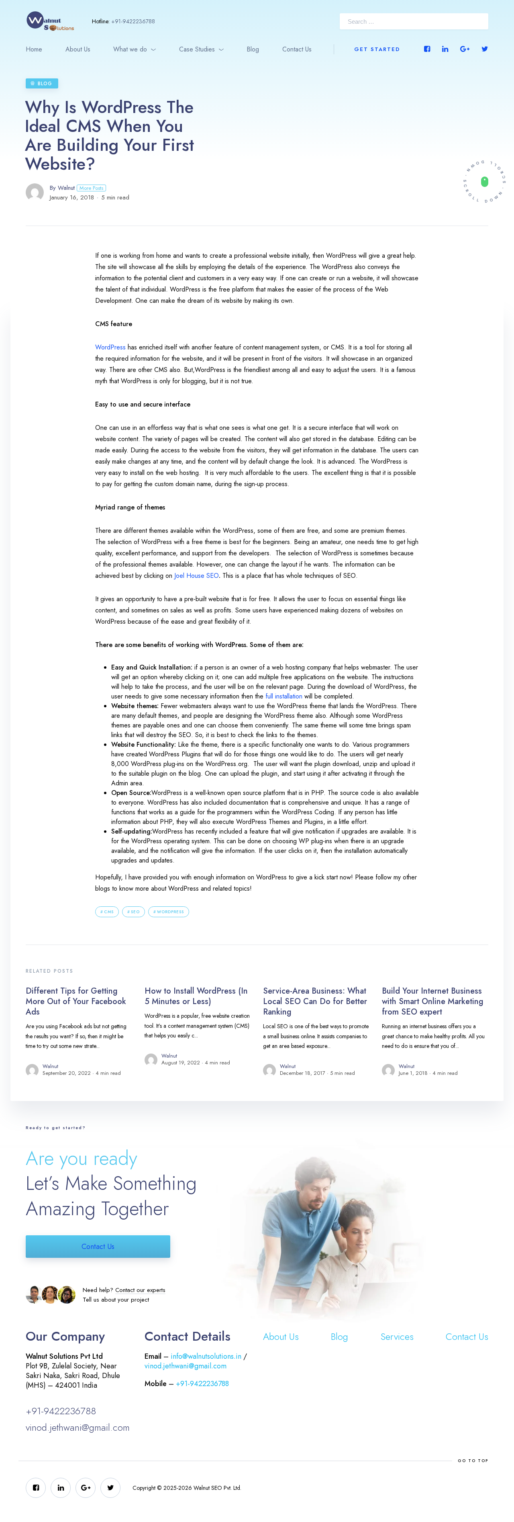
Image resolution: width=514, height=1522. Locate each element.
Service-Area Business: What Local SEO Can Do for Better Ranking (315, 1001)
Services (397, 1336)
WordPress (110, 347)
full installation (283, 696)
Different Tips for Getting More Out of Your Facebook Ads (76, 1001)
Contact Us (297, 49)
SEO (135, 912)
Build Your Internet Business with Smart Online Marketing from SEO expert (432, 1001)
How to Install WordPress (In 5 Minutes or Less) (196, 996)
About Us (77, 49)
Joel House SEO (196, 575)
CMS (109, 912)
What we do (130, 49)
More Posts (91, 188)
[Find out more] (484, 181)
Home (34, 49)
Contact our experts (140, 1290)
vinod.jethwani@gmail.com (78, 1427)
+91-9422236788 (133, 21)
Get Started (377, 49)
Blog (253, 49)
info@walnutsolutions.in (206, 1356)
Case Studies (197, 49)
